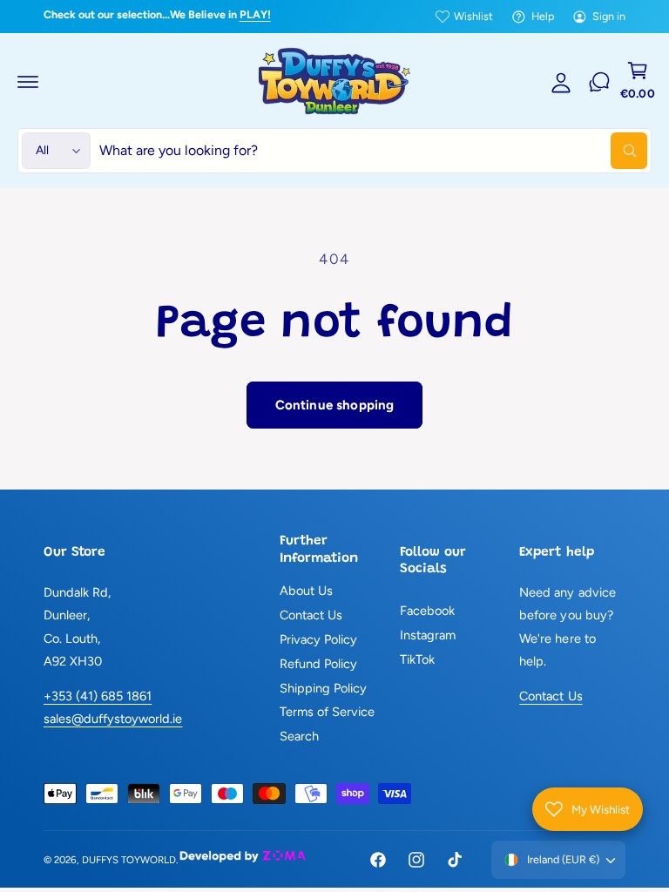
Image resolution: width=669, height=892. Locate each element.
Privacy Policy (318, 639)
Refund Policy (318, 664)
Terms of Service (327, 712)
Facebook (427, 610)
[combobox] (373, 150)
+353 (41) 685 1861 (98, 696)
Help (542, 16)
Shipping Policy (323, 688)
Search (299, 736)
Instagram (428, 635)
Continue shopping (335, 405)
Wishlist (473, 16)
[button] (28, 82)
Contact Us (311, 615)
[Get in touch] (599, 82)
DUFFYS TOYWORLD (129, 860)
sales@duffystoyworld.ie (113, 718)
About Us (306, 590)
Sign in (608, 16)
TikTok (417, 659)
